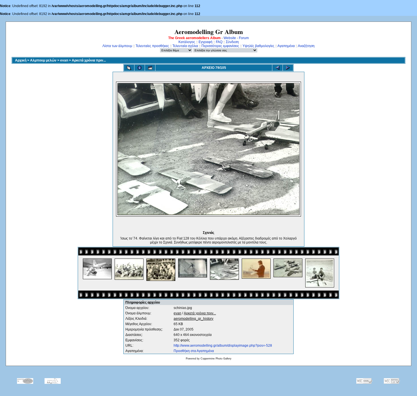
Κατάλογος (186, 42)
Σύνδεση (232, 42)
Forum (244, 38)
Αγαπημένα (286, 46)
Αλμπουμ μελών (43, 60)
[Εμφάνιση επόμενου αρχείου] (288, 68)
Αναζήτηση (306, 46)
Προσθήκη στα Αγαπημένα (194, 351)
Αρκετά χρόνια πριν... (89, 60)
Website (230, 38)
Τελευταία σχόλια (185, 46)
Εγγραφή (205, 42)
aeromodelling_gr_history (193, 319)
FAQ (219, 42)
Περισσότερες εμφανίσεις (220, 46)
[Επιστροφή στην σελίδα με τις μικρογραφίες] (129, 68)
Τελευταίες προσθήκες (152, 46)
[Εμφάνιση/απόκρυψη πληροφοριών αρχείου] (139, 68)
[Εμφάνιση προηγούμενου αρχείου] (277, 68)
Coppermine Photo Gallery (216, 358)
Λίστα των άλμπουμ (117, 46)
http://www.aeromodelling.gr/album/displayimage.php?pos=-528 (223, 346)
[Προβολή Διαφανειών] (150, 68)
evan (64, 60)
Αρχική (20, 60)
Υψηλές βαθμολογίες (258, 46)
